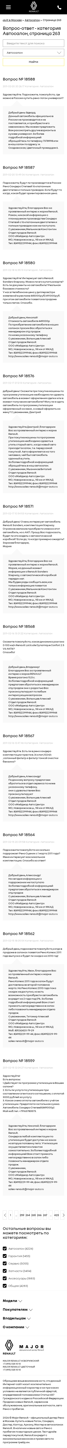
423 (56, 1215)
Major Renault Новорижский (21, 1360)
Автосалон (32, 20)
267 (45, 1215)
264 (28, 1215)
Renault (24, 1417)
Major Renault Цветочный (19, 1366)
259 (22, 1215)
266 (39, 1215)
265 (33, 1215)
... (16, 1215)
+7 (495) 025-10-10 (12, 1363)
